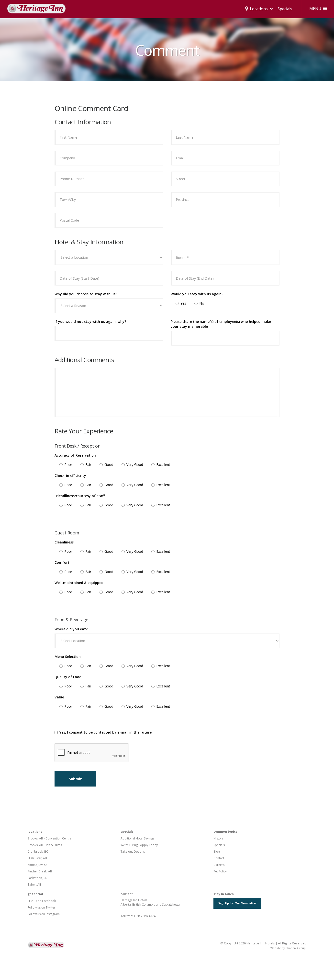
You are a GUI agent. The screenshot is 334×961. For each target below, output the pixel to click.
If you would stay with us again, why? (90, 321)
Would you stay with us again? (197, 294)
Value (59, 697)
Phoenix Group (296, 948)
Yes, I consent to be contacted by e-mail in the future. (106, 732)
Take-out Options (133, 851)
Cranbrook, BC (38, 851)
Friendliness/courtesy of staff (80, 495)
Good (108, 464)
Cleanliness (64, 542)
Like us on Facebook (42, 901)
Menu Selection (68, 656)
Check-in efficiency (70, 475)
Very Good (134, 464)
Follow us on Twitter (41, 907)
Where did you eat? (71, 629)
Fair (88, 464)
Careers (218, 865)
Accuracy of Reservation (75, 455)
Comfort (62, 562)
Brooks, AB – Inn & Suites (45, 845)
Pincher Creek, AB (40, 871)
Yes (183, 303)
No (201, 303)
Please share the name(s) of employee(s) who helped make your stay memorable (221, 324)
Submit (75, 778)
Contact (218, 858)
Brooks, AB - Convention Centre (49, 838)
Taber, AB (34, 884)
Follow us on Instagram (44, 914)
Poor (68, 464)
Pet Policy (220, 871)
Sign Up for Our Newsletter (237, 903)
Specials (285, 8)
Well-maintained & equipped (79, 582)
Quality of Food (68, 677)
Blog (216, 851)
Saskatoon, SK (37, 878)
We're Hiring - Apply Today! (139, 845)
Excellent (163, 464)
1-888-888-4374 (145, 916)
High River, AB (37, 858)
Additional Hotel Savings (137, 838)
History (218, 838)
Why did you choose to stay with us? (86, 294)
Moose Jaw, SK (37, 865)
